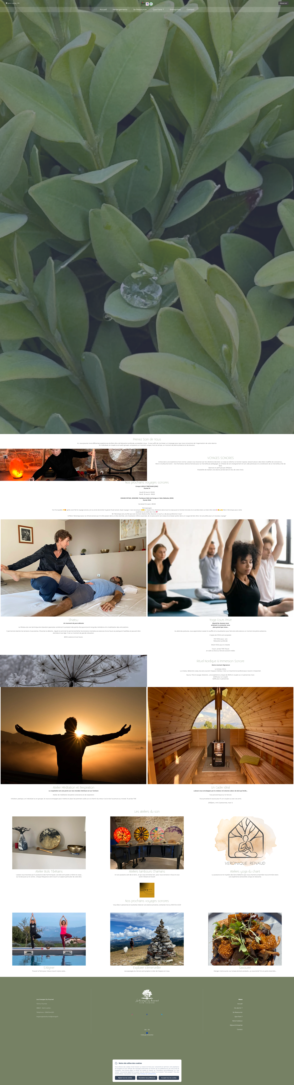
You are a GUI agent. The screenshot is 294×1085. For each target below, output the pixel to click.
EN (145, 1030)
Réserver (283, 3)
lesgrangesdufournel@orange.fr (47, 1016)
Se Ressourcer (140, 9)
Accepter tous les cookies (168, 1078)
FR (149, 1030)
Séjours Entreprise (236, 1025)
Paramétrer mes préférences (147, 1078)
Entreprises (175, 9)
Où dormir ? (238, 1008)
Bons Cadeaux (237, 1021)
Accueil (103, 9)
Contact (190, 9)
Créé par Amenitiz (147, 1035)
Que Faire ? (158, 9)
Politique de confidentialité (148, 1074)
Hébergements (120, 9)
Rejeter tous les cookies (125, 1078)
